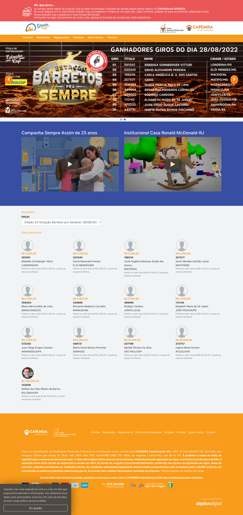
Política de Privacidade (148, 432)
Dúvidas (112, 37)
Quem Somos (95, 37)
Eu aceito (35, 508)
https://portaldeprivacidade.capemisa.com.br (76, 477)
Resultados (43, 37)
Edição (26, 216)
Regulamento (61, 37)
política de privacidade (33, 500)
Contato (210, 432)
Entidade (78, 37)
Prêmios (28, 37)
